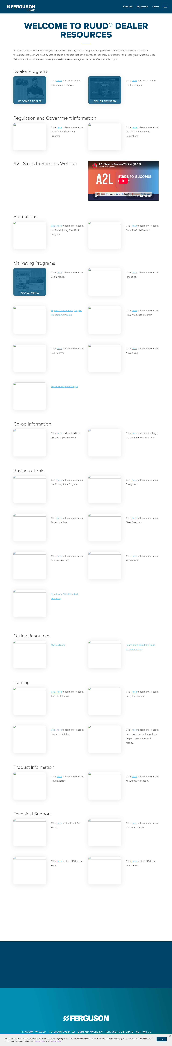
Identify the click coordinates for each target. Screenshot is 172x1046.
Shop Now (128, 6)
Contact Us (143, 1031)
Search (155, 6)
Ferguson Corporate (119, 1031)
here (59, 80)
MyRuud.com (58, 645)
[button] (169, 1036)
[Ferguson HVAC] (21, 8)
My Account (142, 6)
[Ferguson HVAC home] (86, 1018)
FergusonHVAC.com (33, 1031)
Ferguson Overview (62, 1031)
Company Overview (90, 1031)
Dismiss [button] (161, 1039)
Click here (56, 225)
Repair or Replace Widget (64, 386)
